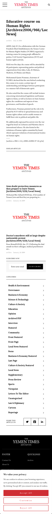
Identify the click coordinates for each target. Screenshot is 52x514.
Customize (26, 500)
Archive (30, 460)
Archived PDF (14, 319)
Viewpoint (13, 389)
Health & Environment (19, 286)
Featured (12, 328)
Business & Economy (18, 295)
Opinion (12, 314)
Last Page (12, 361)
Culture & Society (16, 305)
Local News (13, 370)
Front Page (13, 342)
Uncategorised (15, 399)
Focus (11, 352)
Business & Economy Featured (22, 356)
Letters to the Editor (18, 394)
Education (13, 309)
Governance (14, 290)
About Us (5, 464)
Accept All (26, 493)
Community (14, 333)
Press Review (14, 380)
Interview (13, 323)
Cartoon (12, 408)
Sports (11, 384)
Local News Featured (18, 347)
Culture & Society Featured (21, 366)
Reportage (13, 413)
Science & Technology (18, 300)
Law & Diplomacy (16, 403)
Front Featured (15, 337)
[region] (26, 492)
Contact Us (6, 460)
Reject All (26, 508)
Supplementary (15, 375)
